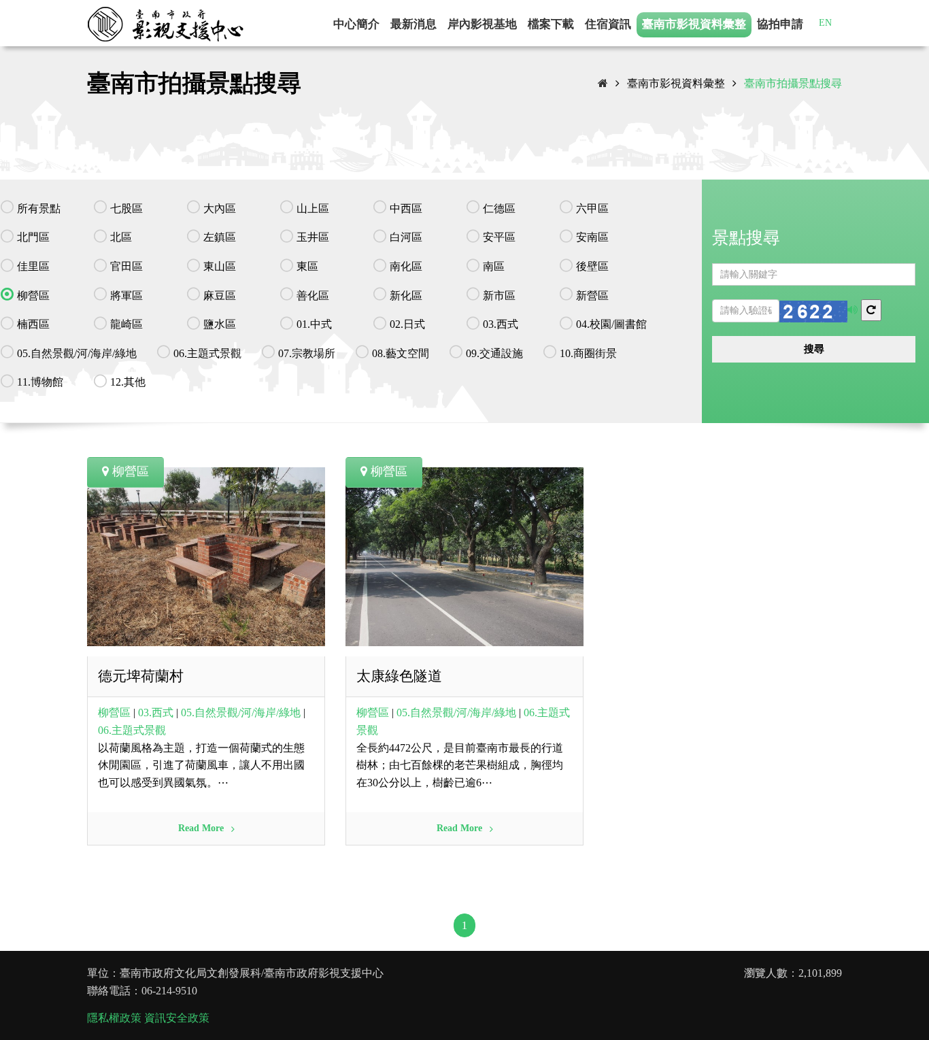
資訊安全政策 (176, 1018)
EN (825, 23)
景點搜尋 (746, 238)
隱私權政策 (114, 1018)
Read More (202, 828)
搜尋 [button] (814, 348)
